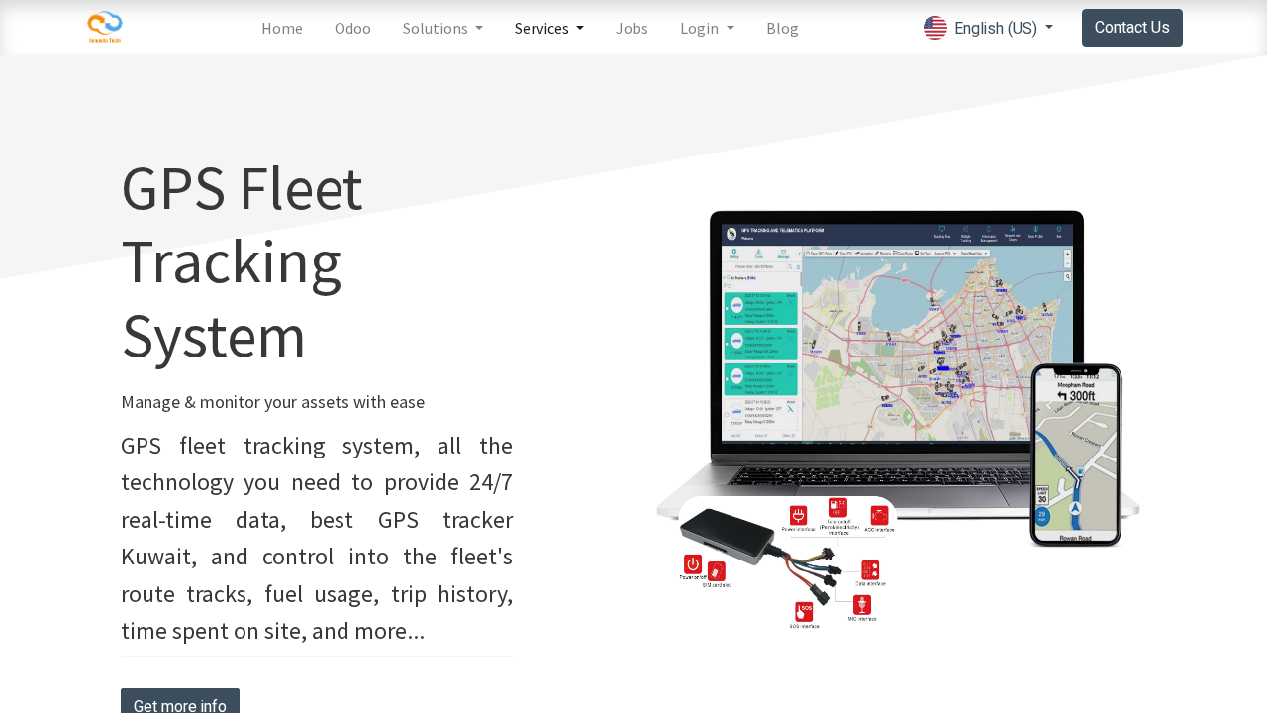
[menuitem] (282, 28)
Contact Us (1132, 28)
